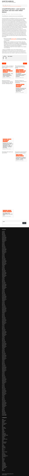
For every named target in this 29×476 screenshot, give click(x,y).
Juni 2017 (3, 325)
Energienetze (4, 433)
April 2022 (3, 268)
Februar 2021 (4, 282)
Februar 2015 (4, 353)
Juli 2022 (3, 265)
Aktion (3, 419)
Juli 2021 (3, 277)
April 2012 (3, 386)
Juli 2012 (3, 383)
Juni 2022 (3, 266)
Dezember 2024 (4, 237)
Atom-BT (4, 69)
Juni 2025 (3, 231)
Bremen (3, 429)
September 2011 (4, 393)
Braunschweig (4, 428)
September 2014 (4, 358)
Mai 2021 (3, 279)
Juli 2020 (3, 289)
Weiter (24, 63)
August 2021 (3, 276)
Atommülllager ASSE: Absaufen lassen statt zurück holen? (7, 214)
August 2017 (3, 323)
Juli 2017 (3, 324)
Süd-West (3, 458)
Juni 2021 (3, 278)
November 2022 (4, 261)
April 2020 (3, 292)
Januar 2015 (3, 354)
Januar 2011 (3, 401)
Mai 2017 (3, 326)
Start (2, 457)
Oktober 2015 (4, 345)
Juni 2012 (3, 384)
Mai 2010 (3, 409)
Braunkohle (3, 427)
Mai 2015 (3, 350)
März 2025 (3, 234)
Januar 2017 (3, 330)
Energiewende (4, 434)
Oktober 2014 (4, 357)
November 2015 (4, 344)
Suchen (4, 221)
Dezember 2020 (4, 284)
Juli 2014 (3, 360)
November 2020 (4, 285)
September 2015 (4, 346)
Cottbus (3, 430)
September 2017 (4, 322)
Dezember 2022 (4, 260)
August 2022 (3, 264)
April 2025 (3, 233)
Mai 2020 (3, 291)
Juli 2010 (3, 407)
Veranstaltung (4, 465)
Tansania (3, 459)
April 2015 (3, 351)
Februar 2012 (4, 388)
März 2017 (3, 328)
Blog (2, 426)
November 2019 (4, 297)
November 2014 (4, 356)
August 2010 (3, 406)
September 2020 (4, 287)
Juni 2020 (3, 290)
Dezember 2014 (4, 355)
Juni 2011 (3, 396)
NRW (3, 140)
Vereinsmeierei (4, 467)
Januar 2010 (3, 413)
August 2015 (3, 347)
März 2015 (3, 352)
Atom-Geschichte (8, 69)
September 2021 (4, 275)
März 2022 (3, 269)
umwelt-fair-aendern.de (7, 1)
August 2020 (3, 288)
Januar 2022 (3, 271)
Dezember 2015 (4, 343)
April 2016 (3, 339)
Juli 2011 (3, 395)
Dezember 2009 (4, 414)
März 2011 (3, 399)
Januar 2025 (3, 236)
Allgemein (3, 421)
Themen (3, 461)
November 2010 (4, 403)
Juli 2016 (3, 336)
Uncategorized (4, 464)
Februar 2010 (4, 412)
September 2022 (4, 263)
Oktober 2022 (4, 262)
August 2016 (3, 335)
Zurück (4, 63)
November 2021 (4, 273)
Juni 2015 (3, 349)
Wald (2, 469)
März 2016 (3, 340)
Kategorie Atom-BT (13, 39)
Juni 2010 (3, 408)
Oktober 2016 (4, 333)
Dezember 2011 (4, 390)
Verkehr (3, 468)
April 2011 (3, 398)
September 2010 (4, 405)
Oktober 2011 (4, 392)
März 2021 (3, 281)
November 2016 (4, 332)
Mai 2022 (3, 267)
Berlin (3, 425)
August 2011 (3, 394)
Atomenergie (22, 84)
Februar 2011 (4, 400)
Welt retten (3, 470)
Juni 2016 (3, 337)
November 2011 (4, 391)
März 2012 (3, 387)
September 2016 (4, 334)
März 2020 (3, 293)
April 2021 (3, 280)
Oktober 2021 (4, 274)
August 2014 (3, 359)
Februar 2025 (4, 235)
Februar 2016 (4, 341)
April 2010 (3, 410)
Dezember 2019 (4, 296)
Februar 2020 (4, 294)
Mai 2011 (3, 397)
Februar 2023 (4, 258)
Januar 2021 (3, 283)
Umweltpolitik (6, 140)
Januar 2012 (3, 389)
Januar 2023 (3, 259)
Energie (3, 432)
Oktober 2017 (4, 321)
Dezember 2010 (4, 402)
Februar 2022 (4, 270)
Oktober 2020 (4, 286)
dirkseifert (5, 77)
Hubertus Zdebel (14, 38)
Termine (3, 460)
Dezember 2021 (4, 272)
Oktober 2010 (4, 404)
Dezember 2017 (4, 319)
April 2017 (3, 327)
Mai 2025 (3, 232)
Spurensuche (4, 456)
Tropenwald (3, 462)
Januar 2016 (3, 342)
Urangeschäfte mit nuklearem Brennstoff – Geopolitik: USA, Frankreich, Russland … (21, 158)
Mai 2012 (3, 385)
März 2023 (3, 257)
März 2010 (3, 411)
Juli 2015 (3, 348)
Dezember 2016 (4, 331)
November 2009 (4, 415)
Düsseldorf (3, 431)
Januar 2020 (3, 295)
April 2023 (3, 256)
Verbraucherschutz (5, 141)
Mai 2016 (3, 338)
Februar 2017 (4, 329)
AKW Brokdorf (4, 420)
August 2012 (3, 382)
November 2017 (4, 320)
